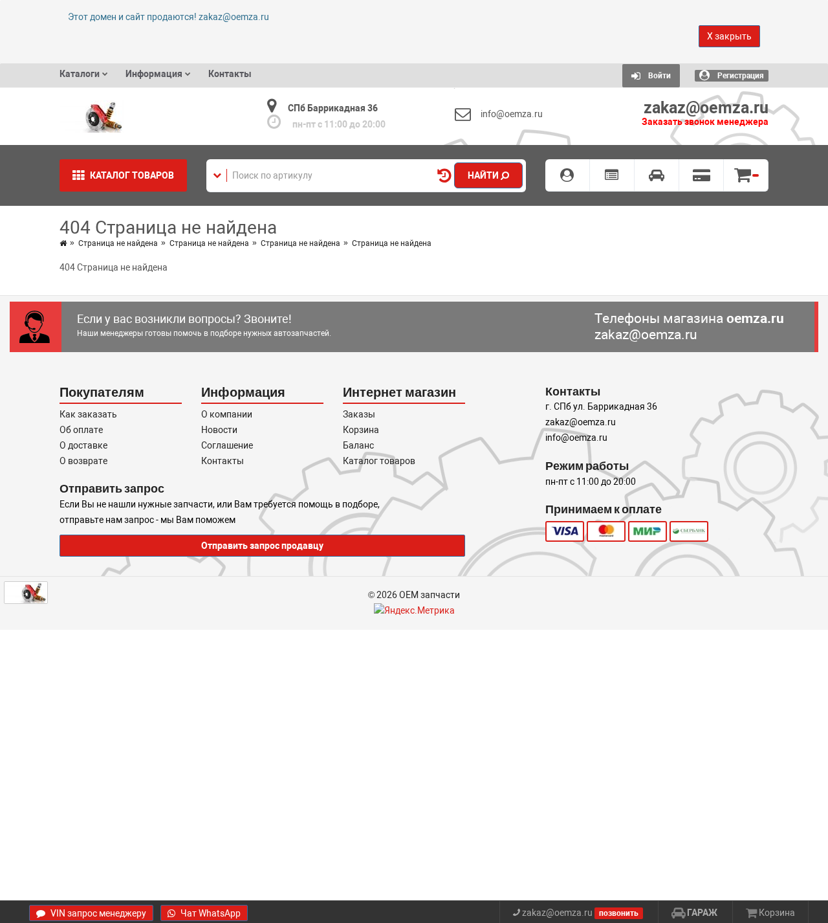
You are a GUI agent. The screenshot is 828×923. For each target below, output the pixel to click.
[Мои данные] (567, 175)
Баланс (358, 445)
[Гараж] (657, 175)
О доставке (83, 445)
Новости (219, 430)
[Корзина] (746, 175)
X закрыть (729, 36)
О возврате (83, 461)
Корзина (361, 430)
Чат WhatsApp (210, 913)
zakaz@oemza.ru (645, 335)
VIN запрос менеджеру (97, 913)
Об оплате (81, 430)
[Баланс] (701, 175)
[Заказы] (612, 175)
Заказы (359, 414)
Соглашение (227, 445)
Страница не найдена (118, 243)
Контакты (222, 461)
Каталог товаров (379, 461)
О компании (226, 414)
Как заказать (88, 414)
